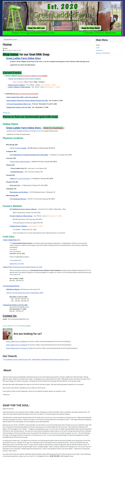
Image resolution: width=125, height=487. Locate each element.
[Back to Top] (122, 484)
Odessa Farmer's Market (16, 85)
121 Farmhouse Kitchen (18, 199)
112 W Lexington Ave (15, 260)
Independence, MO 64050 (17, 263)
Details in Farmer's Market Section (32, 76)
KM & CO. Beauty (18, 148)
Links (97, 48)
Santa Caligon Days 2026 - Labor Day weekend (22, 97)
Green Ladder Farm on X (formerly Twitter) (19, 348)
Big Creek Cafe (15, 185)
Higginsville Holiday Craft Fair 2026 (19, 107)
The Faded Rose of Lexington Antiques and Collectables (29, 155)
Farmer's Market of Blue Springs (19, 87)
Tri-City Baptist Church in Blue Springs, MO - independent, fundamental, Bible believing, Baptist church (36, 359)
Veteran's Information (103, 53)
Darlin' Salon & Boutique (20, 178)
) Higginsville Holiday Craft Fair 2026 (15, 305)
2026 (27, 100)
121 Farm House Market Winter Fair (19, 104)
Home (98, 45)
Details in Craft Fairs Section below (26, 94)
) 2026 (11, 240)
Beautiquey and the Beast (19, 192)
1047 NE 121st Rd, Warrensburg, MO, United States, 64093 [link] (24, 293)
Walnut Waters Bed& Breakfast (20, 162)
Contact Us (99, 50)
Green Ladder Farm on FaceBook (16, 341)
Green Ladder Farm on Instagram (16, 345)
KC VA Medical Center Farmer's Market (23, 209)
